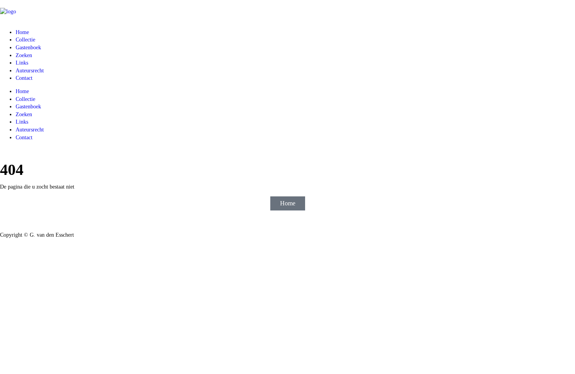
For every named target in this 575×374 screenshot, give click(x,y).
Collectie (25, 40)
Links (22, 63)
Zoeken (24, 55)
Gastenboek (28, 47)
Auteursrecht (30, 71)
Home (22, 32)
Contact (24, 78)
